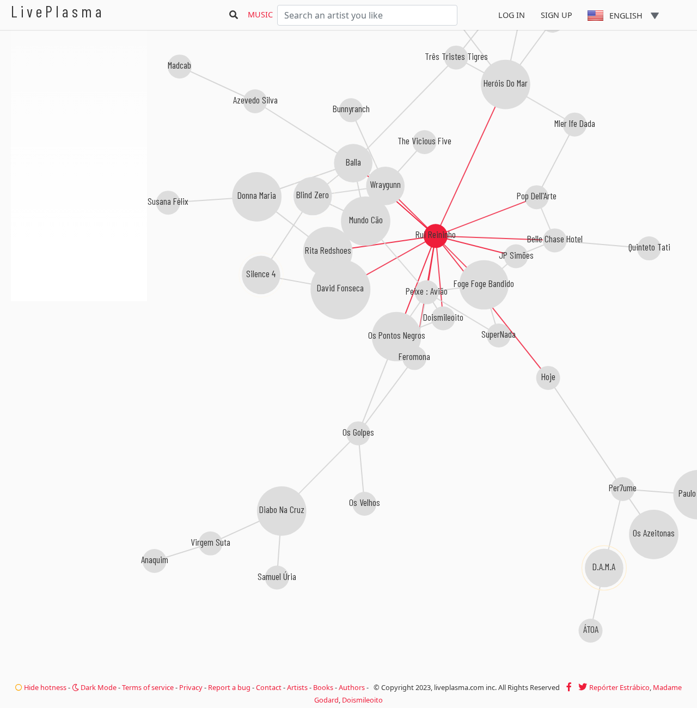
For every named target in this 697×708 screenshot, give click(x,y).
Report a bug (229, 687)
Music (260, 14)
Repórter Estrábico (619, 687)
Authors (352, 687)
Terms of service (148, 687)
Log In (511, 15)
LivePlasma (58, 11)
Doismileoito (362, 700)
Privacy (191, 687)
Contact (269, 687)
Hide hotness (44, 687)
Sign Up (556, 15)
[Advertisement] (79, 359)
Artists (297, 687)
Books (323, 687)
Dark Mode (98, 687)
